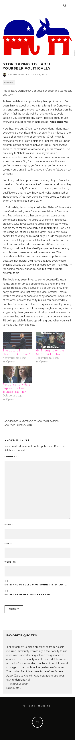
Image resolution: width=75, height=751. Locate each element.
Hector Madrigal (19, 75)
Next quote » (13, 687)
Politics (10, 425)
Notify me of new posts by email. (28, 594)
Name (9, 525)
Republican (25, 425)
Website (10, 562)
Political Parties (48, 421)
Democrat (12, 421)
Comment (12, 457)
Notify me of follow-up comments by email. (36, 585)
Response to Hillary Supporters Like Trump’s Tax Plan (17, 388)
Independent (28, 421)
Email (9, 543)
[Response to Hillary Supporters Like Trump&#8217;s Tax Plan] (17, 374)
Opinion (8, 83)
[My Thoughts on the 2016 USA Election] (50, 340)
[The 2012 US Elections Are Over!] (17, 340)
